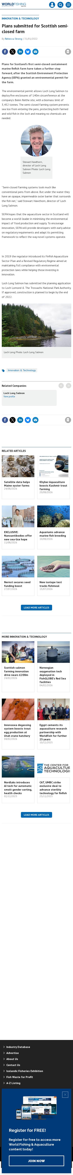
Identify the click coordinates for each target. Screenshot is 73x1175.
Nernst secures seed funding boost (17, 583)
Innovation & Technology (20, 18)
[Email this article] (35, 51)
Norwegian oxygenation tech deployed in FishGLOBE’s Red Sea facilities (53, 675)
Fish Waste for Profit (19, 1077)
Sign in (26, 44)
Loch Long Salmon (14, 393)
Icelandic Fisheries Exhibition (24, 1071)
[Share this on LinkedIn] (20, 51)
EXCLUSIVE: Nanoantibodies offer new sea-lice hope (18, 535)
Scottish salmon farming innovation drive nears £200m (16, 671)
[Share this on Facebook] (5, 51)
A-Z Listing (13, 1083)
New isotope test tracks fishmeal (51, 583)
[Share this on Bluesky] (28, 51)
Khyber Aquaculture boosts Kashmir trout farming (53, 485)
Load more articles (36, 607)
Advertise (12, 1053)
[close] (71, 44)
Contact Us (13, 1065)
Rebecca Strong (13, 38)
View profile (9, 396)
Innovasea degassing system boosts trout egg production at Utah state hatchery (17, 730)
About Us (12, 1059)
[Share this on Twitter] (12, 51)
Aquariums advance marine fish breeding (53, 533)
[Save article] (68, 51)
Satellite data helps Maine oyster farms (17, 483)
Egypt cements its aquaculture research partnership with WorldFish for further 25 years (53, 732)
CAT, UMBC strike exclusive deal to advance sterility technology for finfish (53, 788)
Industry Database (18, 1047)
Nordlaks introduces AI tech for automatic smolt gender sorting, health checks (18, 788)
